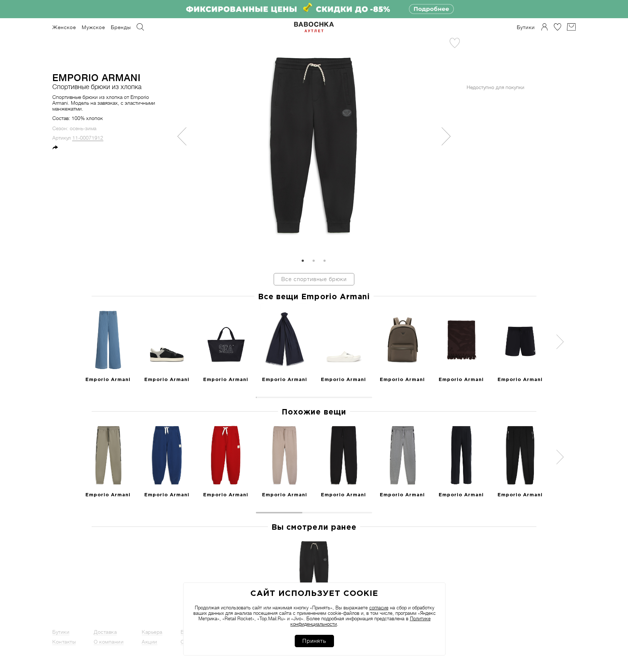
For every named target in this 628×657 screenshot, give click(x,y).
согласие (379, 607)
